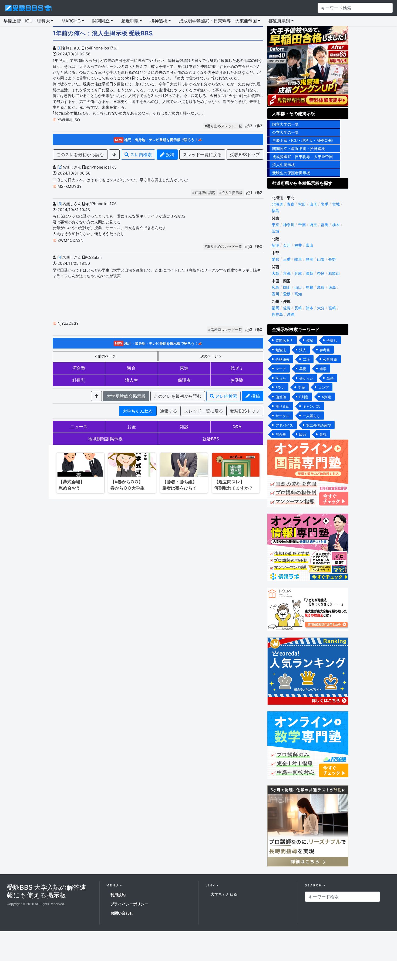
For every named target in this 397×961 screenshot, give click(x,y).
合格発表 (282, 359)
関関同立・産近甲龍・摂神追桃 (298, 148)
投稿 (169, 154)
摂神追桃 (158, 21)
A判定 (326, 397)
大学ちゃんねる (138, 411)
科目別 (78, 380)
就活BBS (210, 438)
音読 (323, 434)
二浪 (306, 359)
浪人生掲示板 (283, 164)
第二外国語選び (318, 425)
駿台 (131, 368)
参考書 (324, 350)
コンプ (323, 387)
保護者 (184, 380)
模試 (309, 340)
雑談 (184, 426)
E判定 (303, 397)
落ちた (280, 378)
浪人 (302, 350)
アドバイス (284, 425)
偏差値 (280, 397)
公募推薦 (330, 359)
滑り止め (282, 406)
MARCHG (71, 21)
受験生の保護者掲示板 (291, 172)
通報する (168, 411)
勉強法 (280, 350)
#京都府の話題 (204, 193)
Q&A (237, 426)
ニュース (79, 426)
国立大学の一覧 (285, 124)
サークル (282, 416)
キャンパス (311, 406)
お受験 (236, 380)
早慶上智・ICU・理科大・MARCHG (302, 140)
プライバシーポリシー (129, 904)
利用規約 (118, 894)
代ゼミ (236, 368)
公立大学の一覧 (285, 132)
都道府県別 (279, 21)
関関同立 (101, 21)
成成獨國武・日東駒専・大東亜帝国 (302, 156)
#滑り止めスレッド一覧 (223, 126)
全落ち (332, 340)
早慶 (302, 369)
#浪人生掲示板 (231, 193)
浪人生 (131, 380)
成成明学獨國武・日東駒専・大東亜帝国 (218, 21)
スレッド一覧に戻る (202, 154)
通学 (323, 369)
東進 (184, 368)
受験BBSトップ (245, 154)
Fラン (280, 387)
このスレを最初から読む (80, 154)
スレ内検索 (140, 154)
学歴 (301, 387)
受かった (306, 378)
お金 (131, 426)
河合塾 (78, 368)
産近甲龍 (130, 21)
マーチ (280, 369)
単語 (330, 378)
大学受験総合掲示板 (126, 396)
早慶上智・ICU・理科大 (27, 21)
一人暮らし (311, 416)
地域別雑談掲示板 (105, 438)
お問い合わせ (121, 913)
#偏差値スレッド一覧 (225, 330)
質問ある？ (284, 340)
